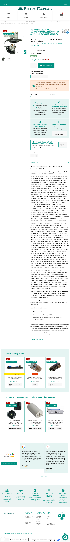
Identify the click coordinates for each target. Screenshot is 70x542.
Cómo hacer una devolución (29, 517)
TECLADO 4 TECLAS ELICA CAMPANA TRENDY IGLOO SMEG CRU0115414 (55, 422)
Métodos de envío (28, 523)
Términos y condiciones (39, 524)
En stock (33, 53)
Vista (35, 385)
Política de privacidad (38, 517)
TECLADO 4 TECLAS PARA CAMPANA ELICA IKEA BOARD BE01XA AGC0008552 (55, 379)
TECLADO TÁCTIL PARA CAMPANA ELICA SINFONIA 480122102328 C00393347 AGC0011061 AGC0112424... (35, 380)
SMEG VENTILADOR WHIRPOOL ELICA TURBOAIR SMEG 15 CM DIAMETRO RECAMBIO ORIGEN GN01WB (15, 423)
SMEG (52, 44)
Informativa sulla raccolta (18, 540)
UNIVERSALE (34, 46)
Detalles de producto (36, 339)
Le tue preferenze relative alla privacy (42, 540)
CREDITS (64, 533)
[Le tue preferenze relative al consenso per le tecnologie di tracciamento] (3, 539)
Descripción (34, 162)
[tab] (49, 162)
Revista (48, 516)
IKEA (48, 44)
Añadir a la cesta (47, 65)
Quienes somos (50, 518)
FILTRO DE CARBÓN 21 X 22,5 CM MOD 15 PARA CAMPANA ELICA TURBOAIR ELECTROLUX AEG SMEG (15, 380)
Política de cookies (38, 520)
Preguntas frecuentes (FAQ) (51, 524)
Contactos (49, 521)
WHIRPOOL (59, 44)
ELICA (44, 44)
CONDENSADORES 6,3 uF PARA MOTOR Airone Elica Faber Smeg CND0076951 (35, 423)
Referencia (33, 51)
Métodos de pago (29, 520)
